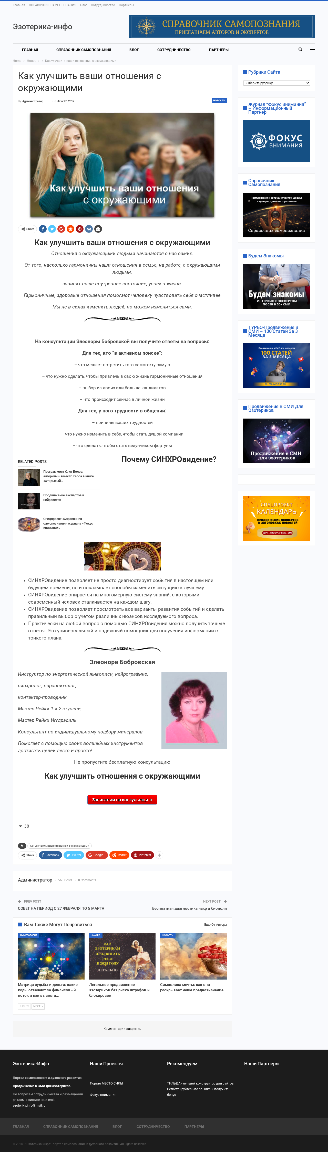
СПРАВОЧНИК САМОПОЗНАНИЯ (52, 5)
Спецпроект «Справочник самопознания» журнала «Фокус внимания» (68, 523)
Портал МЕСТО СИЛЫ (106, 1083)
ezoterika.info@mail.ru (29, 1105)
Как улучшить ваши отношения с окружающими (59, 845)
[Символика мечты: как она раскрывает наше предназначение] (193, 956)
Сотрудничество (103, 5)
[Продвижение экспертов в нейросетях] (29, 501)
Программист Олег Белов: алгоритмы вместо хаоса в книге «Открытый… (68, 476)
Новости (219, 100)
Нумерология (28, 935)
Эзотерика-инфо (42, 26)
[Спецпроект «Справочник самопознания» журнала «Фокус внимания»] (29, 525)
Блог (83, 5)
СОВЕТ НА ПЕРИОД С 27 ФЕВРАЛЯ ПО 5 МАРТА (61, 908)
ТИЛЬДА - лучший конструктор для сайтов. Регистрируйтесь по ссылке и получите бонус (200, 1089)
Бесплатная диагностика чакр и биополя (189, 908)
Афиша (95, 935)
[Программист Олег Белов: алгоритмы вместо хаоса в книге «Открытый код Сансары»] (29, 477)
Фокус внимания (103, 1095)
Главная (19, 5)
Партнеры (126, 5)
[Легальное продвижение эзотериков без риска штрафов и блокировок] (122, 956)
